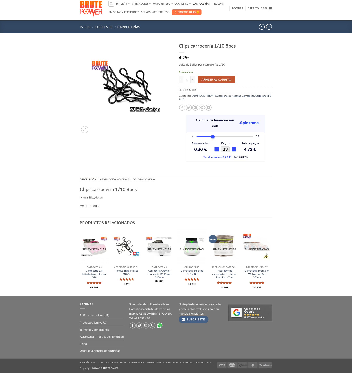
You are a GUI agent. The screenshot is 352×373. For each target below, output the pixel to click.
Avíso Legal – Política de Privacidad (102, 336)
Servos (146, 12)
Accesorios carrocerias (229, 95)
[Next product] (262, 27)
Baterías (122, 3)
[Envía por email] (195, 108)
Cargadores (140, 3)
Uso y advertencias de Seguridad (100, 350)
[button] (237, 8)
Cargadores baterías (112, 362)
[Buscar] (111, 4)
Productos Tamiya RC (93, 322)
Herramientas (205, 362)
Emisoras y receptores (124, 12)
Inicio (85, 27)
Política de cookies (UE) (94, 315)
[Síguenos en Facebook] (133, 325)
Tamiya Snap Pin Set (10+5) (126, 272)
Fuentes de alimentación (145, 362)
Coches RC (181, 3)
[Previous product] (269, 27)
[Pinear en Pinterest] (202, 108)
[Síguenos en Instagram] (139, 325)
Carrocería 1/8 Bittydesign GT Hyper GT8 (94, 274)
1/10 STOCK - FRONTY (203, 95)
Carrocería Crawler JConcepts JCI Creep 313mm (159, 274)
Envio (83, 343)
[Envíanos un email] (146, 325)
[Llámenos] (152, 325)
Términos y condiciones (94, 329)
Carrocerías (201, 3)
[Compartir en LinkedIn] (209, 108)
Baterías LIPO (88, 362)
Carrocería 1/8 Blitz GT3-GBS (192, 272)
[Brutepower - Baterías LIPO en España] (91, 8)
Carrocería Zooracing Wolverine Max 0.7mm (257, 274)
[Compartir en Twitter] (189, 108)
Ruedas (219, 3)
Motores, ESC (161, 3)
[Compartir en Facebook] (182, 108)
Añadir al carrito (216, 79)
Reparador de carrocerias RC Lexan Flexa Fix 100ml (224, 274)
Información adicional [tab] (115, 179)
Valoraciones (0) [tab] (144, 179)
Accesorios (160, 12)
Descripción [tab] (88, 179)
